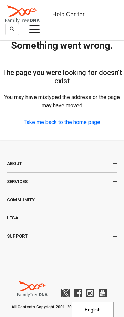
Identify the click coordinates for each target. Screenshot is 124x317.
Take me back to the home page (62, 122)
